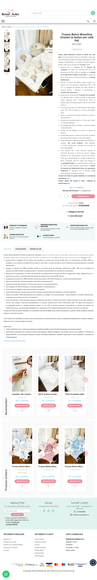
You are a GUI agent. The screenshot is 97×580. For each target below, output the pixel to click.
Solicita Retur (39, 550)
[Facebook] (44, 511)
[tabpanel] (34, 63)
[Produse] (3, 22)
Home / (4, 27)
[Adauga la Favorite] (22, 410)
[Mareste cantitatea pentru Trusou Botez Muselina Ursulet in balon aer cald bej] (68, 196)
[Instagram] (53, 511)
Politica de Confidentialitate (12, 523)
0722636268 (81, 512)
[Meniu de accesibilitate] (93, 562)
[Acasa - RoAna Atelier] (13, 13)
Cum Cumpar (39, 539)
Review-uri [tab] (35, 249)
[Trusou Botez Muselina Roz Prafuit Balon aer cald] (48, 446)
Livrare (37, 545)
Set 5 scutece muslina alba (48, 394)
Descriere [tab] (7, 249)
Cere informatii (75, 216)
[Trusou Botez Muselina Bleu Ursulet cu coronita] (75, 446)
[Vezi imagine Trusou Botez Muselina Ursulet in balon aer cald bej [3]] (7, 67)
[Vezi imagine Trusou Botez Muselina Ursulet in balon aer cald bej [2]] (7, 57)
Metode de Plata (40, 542)
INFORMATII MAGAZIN (14, 534)
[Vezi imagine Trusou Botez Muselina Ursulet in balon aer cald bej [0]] (7, 37)
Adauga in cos (83, 196)
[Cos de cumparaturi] (94, 21)
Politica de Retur (40, 547)
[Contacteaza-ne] (88, 21)
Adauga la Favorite (76, 212)
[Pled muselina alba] (75, 374)
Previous (7, 31)
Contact (6, 550)
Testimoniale (39, 553)
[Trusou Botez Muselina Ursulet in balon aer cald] (22, 446)
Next (7, 73)
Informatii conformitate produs (15, 341)
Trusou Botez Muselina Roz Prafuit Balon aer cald (48, 466)
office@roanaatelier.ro (81, 515)
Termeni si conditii (10, 542)
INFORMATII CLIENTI (44, 534)
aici (49, 311)
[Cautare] (93, 13)
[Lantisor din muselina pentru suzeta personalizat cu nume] (22, 374)
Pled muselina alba (75, 394)
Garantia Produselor (11, 547)
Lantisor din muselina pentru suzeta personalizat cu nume (22, 394)
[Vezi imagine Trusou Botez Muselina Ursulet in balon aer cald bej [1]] (7, 47)
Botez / (9, 27)
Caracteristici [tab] (20, 249)
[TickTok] (48, 511)
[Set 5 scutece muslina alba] (48, 374)
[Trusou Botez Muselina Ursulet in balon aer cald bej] (34, 63)
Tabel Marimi (39, 556)
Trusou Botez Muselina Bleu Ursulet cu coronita (75, 466)
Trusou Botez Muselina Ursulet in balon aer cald (22, 466)
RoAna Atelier (77, 44)
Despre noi (7, 539)
